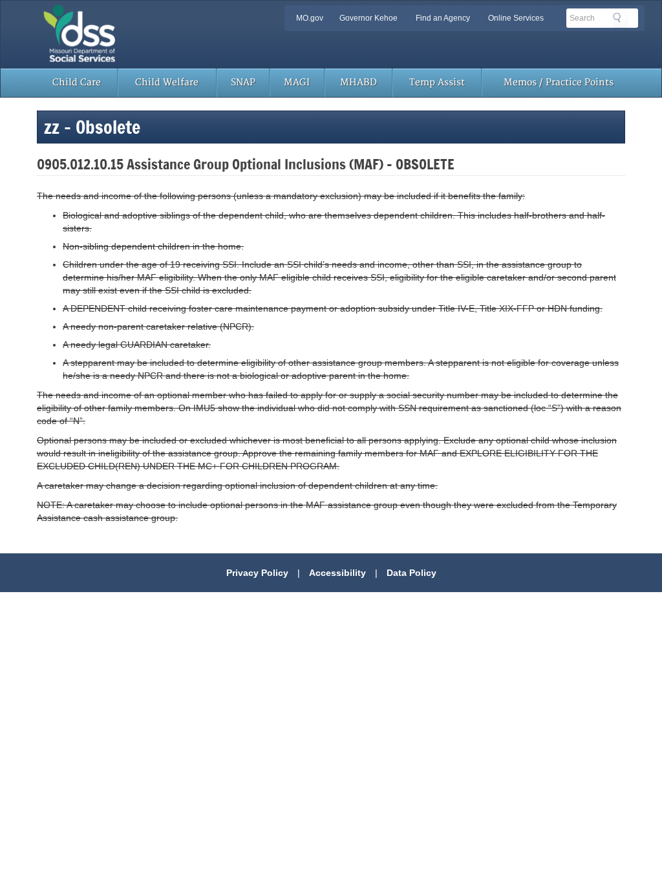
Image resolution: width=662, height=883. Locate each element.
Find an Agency (443, 18)
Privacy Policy (257, 573)
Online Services (516, 18)
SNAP (243, 82)
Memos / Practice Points (559, 82)
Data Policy (411, 573)
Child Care (76, 82)
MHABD (358, 82)
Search (620, 20)
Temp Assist (437, 82)
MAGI (297, 82)
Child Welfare (166, 82)
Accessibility (337, 573)
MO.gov (309, 18)
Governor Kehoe (368, 18)
